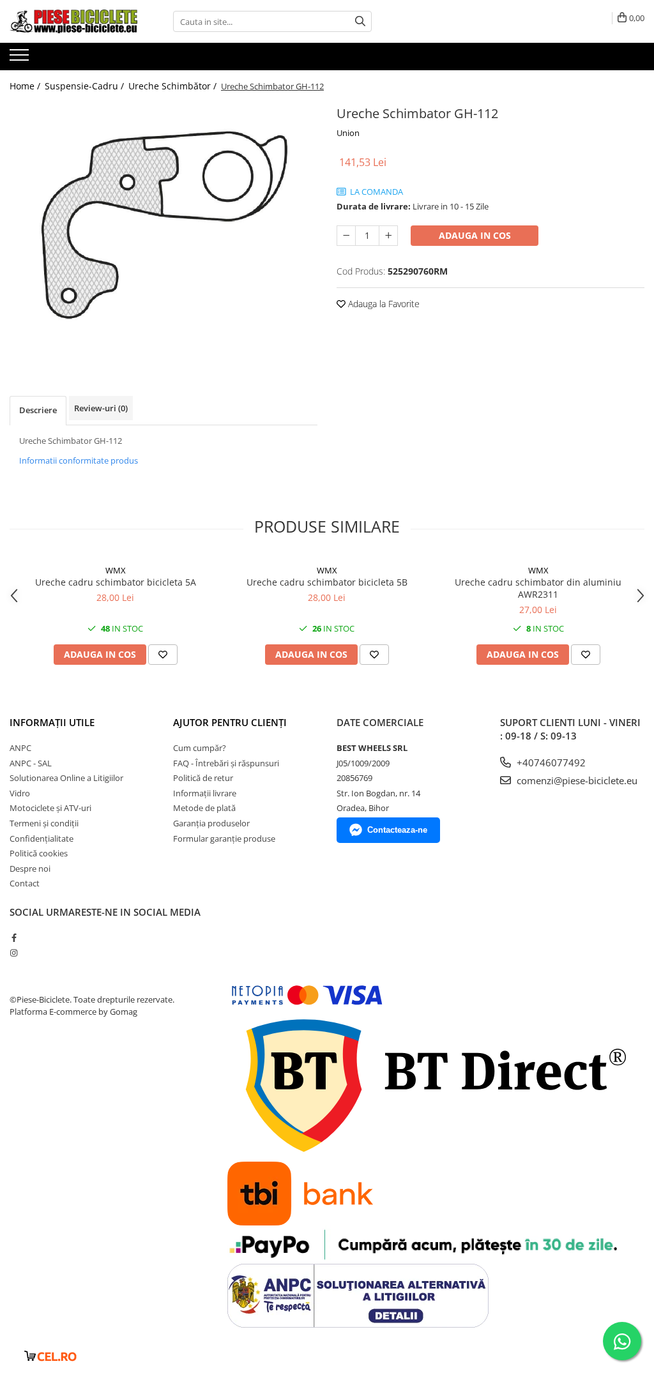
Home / (26, 86)
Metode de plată (204, 808)
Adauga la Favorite (383, 304)
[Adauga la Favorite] (163, 654)
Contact (25, 883)
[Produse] (21, 58)
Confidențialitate (41, 838)
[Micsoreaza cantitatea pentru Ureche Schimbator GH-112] (346, 235)
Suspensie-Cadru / (85, 86)
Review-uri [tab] (101, 408)
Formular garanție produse (224, 838)
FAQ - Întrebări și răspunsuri (226, 763)
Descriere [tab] (38, 410)
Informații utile (52, 722)
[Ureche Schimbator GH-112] (163, 224)
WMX (115, 570)
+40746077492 (550, 762)
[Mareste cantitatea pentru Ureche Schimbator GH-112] (388, 235)
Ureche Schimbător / (173, 86)
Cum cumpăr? (199, 748)
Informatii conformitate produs (78, 460)
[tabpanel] (163, 224)
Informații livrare (204, 793)
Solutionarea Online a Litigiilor (66, 778)
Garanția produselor (211, 823)
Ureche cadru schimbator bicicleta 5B (327, 582)
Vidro (20, 793)
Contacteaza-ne (397, 830)
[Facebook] (14, 937)
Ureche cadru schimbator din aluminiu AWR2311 (538, 588)
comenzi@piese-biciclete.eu (575, 780)
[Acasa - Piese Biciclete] (73, 21)
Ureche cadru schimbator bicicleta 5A (115, 582)
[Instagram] (14, 953)
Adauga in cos (475, 235)
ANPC (20, 748)
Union (348, 133)
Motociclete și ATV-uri (50, 808)
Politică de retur (203, 778)
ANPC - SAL (31, 763)
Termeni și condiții (44, 823)
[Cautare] (360, 21)
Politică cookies (39, 853)
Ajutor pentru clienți (230, 722)
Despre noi (30, 868)
